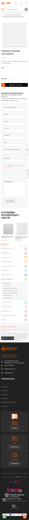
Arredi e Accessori (5, 270)
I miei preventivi (5, 394)
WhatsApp (28, 151)
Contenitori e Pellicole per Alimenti (10, 290)
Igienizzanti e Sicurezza (6, 302)
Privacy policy (4, 398)
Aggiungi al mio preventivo (16, 85)
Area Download (5, 386)
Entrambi (28, 154)
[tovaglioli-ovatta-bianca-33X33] (8, 228)
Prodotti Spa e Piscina (5, 274)
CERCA (26, 9)
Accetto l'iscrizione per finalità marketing (27, 173)
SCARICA (14, 428)
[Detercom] (5, 3)
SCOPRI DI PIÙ (14, 447)
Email (27, 149)
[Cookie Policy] (25, 517)
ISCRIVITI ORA (8, 338)
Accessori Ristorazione (7, 295)
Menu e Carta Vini (7, 283)
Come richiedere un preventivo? (9, 402)
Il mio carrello (4, 390)
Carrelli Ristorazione (7, 297)
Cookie (13, 477)
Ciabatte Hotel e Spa (5, 257)
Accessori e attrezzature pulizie (7, 315)
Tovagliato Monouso (7, 285)
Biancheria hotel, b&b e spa (7, 261)
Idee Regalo (3, 319)
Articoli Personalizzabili (6, 253)
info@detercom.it (8, 372)
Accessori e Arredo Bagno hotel (7, 266)
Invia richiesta (10, 201)
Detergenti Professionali (6, 311)
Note (2, 67)
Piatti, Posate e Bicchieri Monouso (10, 288)
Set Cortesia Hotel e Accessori (7, 248)
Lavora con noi (5, 406)
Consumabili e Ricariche (6, 306)
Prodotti (5, 244)
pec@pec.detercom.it (9, 369)
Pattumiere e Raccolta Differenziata (10, 293)
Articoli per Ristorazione (7, 279)
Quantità (4, 78)
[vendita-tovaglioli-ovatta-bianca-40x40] (22, 228)
